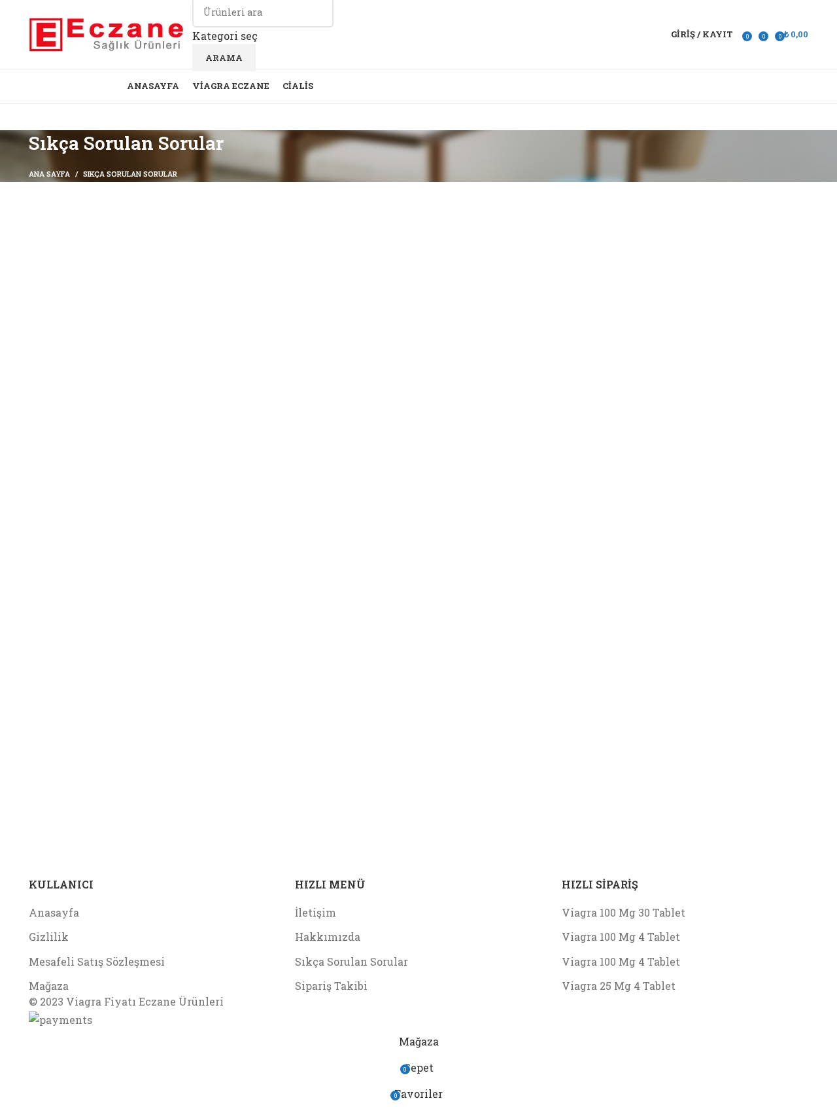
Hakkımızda (327, 936)
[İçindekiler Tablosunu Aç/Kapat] (139, 210)
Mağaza (49, 986)
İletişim (315, 912)
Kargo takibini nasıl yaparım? (122, 261)
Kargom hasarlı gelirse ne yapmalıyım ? (147, 293)
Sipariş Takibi (331, 986)
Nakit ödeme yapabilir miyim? (127, 372)
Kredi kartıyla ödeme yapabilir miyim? (145, 357)
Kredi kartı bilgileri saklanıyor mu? (137, 340)
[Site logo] (107, 33)
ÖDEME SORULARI (91, 325)
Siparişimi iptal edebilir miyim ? (127, 309)
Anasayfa (54, 912)
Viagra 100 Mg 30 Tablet (623, 912)
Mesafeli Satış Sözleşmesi (97, 961)
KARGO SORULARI (91, 229)
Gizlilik (49, 936)
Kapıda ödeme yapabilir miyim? (126, 245)
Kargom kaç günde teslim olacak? (131, 277)
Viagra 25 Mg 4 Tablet (618, 986)
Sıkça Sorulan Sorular (351, 961)
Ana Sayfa (49, 174)
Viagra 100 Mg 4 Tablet (621, 936)
